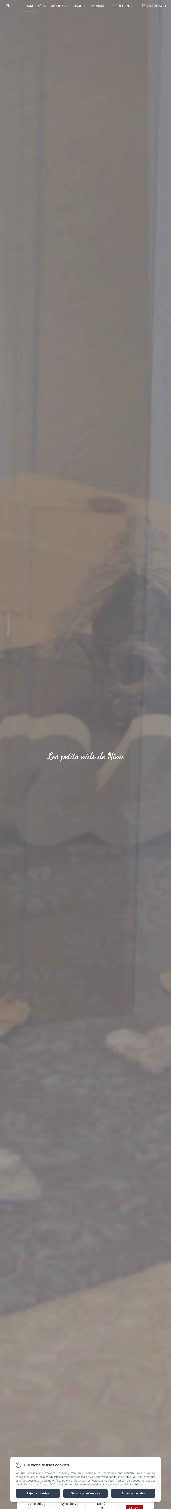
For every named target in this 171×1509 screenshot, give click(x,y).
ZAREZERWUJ (156, 6)
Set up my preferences (85, 1493)
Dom (29, 6)
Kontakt (97, 6)
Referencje (59, 6)
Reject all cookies (38, 1493)
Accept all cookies (133, 1493)
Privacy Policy (133, 1484)
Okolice (80, 6)
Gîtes (42, 6)
